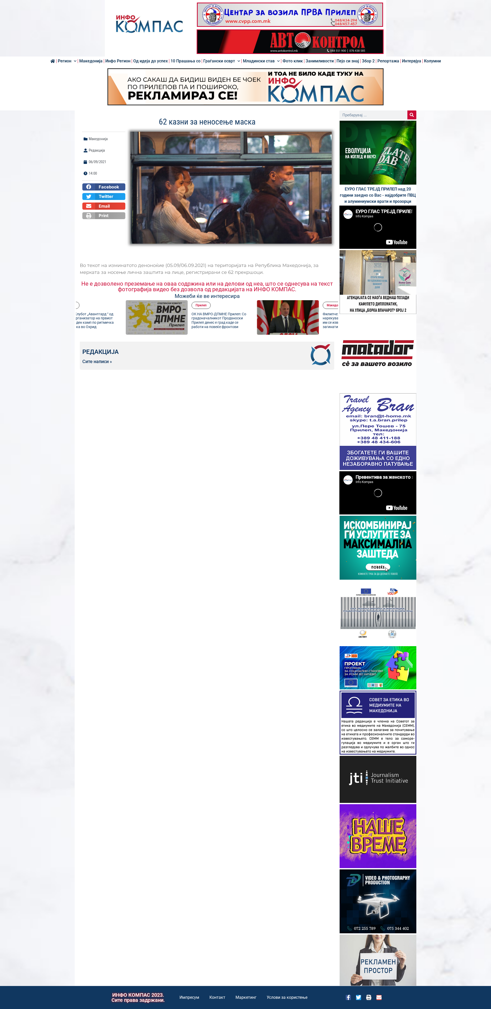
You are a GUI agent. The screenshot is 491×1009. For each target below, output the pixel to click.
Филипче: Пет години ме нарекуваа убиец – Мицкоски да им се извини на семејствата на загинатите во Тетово (304, 320)
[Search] (411, 114)
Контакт (217, 997)
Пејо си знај (348, 61)
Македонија (91, 61)
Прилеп (155, 305)
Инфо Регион (117, 61)
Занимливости (320, 61)
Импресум (189, 997)
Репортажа (388, 61)
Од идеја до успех (150, 61)
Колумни (432, 61)
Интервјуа (411, 61)
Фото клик (293, 61)
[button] (103, 186)
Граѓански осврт (219, 61)
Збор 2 (368, 61)
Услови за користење (287, 997)
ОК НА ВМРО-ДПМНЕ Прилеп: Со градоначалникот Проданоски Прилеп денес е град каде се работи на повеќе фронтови (173, 320)
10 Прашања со (185, 61)
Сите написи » (97, 361)
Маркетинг (246, 997)
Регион (64, 61)
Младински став (259, 61)
